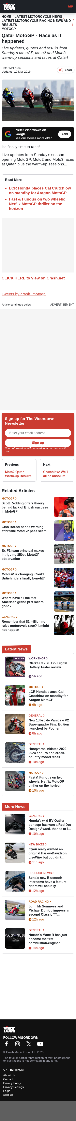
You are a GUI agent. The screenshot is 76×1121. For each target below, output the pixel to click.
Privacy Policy (18, 451)
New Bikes (36, 844)
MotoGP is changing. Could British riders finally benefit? (23, 576)
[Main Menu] (70, 6)
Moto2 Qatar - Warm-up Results (18, 474)
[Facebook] (7, 1045)
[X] (30, 1045)
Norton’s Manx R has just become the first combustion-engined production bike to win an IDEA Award (48, 939)
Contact (8, 1079)
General (8, 616)
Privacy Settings (13, 1087)
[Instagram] (19, 1045)
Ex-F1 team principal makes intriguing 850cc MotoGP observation (23, 554)
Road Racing (39, 901)
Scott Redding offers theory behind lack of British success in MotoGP (25, 507)
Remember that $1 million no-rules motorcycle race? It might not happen (25, 625)
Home (6, 16)
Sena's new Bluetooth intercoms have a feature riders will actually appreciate (47, 882)
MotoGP (9, 29)
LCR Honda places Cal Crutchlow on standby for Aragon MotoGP (48, 696)
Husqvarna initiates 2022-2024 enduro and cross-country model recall (48, 753)
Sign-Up (8, 1094)
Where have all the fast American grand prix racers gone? (23, 602)
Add (64, 134)
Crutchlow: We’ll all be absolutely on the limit (55, 474)
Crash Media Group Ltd (21, 1052)
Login (6, 1090)
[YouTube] (41, 1045)
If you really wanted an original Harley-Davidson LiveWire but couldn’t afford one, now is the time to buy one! (49, 853)
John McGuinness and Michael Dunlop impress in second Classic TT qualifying (49, 911)
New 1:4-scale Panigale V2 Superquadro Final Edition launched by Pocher (49, 724)
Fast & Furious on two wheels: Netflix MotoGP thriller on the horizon (37, 204)
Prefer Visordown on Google (30, 132)
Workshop (37, 658)
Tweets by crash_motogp (24, 294)
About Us (9, 1075)
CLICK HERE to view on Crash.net (33, 278)
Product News (40, 873)
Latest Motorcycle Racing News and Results (36, 23)
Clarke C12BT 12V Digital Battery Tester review (48, 665)
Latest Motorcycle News (38, 16)
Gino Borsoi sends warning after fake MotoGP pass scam (24, 529)
